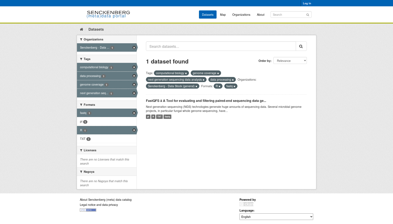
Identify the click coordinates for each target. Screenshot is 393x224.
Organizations (241, 14)
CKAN (246, 204)
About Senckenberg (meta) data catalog (106, 199)
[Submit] (307, 14)
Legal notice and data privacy (99, 205)
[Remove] (186, 73)
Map (223, 14)
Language (246, 210)
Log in (307, 3)
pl (148, 116)
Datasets (207, 14)
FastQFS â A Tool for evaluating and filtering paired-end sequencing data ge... (206, 100)
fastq (167, 116)
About (260, 14)
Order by (265, 61)
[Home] (81, 29)
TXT (159, 116)
